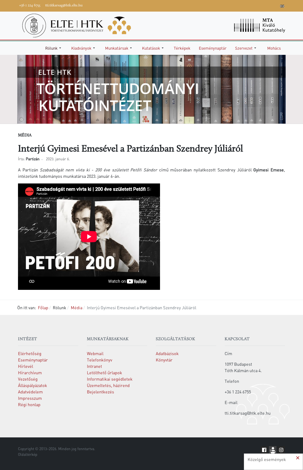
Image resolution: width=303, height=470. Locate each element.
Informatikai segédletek (110, 379)
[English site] (282, 6)
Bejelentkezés (100, 391)
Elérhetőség (29, 353)
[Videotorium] (247, 5)
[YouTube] (254, 5)
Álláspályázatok (32, 385)
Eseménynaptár (33, 359)
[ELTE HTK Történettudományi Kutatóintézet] (76, 25)
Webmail (95, 353)
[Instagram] (261, 5)
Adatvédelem (30, 391)
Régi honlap (29, 404)
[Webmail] (275, 5)
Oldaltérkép (27, 454)
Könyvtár (164, 359)
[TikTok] (268, 5)
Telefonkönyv (99, 359)
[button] (54, 48)
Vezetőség (28, 379)
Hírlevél (25, 366)
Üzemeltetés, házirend (108, 385)
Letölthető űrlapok (104, 372)
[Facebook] (239, 5)
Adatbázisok (167, 353)
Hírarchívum (30, 372)
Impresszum (30, 398)
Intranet (94, 366)
